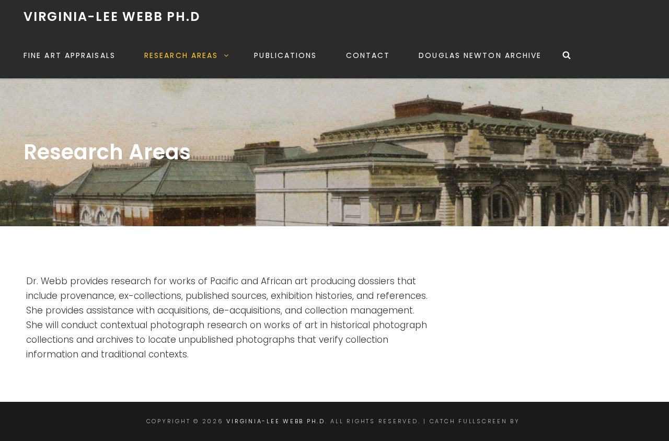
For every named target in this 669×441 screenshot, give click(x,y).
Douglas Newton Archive (480, 55)
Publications (285, 55)
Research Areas (181, 55)
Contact (368, 55)
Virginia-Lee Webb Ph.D (112, 16)
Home (293, 231)
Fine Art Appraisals (70, 55)
